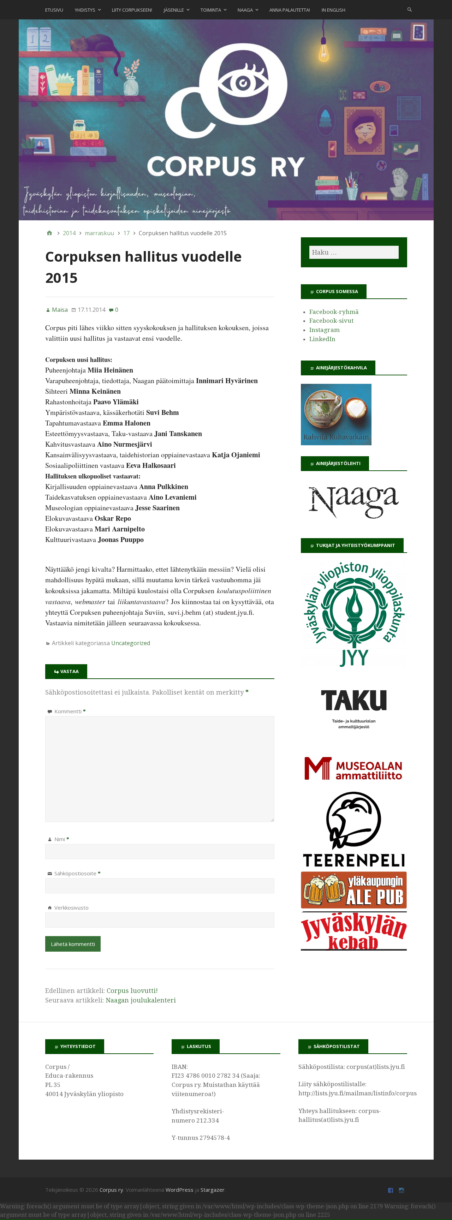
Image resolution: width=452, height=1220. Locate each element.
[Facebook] (391, 1190)
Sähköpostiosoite (77, 873)
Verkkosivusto (71, 907)
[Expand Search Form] (409, 9)
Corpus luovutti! (132, 990)
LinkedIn (322, 339)
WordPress (180, 1189)
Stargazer (213, 1189)
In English (333, 10)
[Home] (49, 233)
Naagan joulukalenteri (141, 1000)
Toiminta (211, 10)
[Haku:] (353, 252)
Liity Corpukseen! (132, 10)
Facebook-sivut (331, 320)
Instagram (324, 329)
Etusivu (54, 10)
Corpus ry (111, 1189)
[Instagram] (402, 1190)
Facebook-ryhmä (334, 311)
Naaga (245, 10)
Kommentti (70, 711)
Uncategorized (130, 643)
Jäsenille (174, 10)
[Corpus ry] (226, 119)
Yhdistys (85, 10)
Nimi (61, 839)
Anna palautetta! (289, 10)
